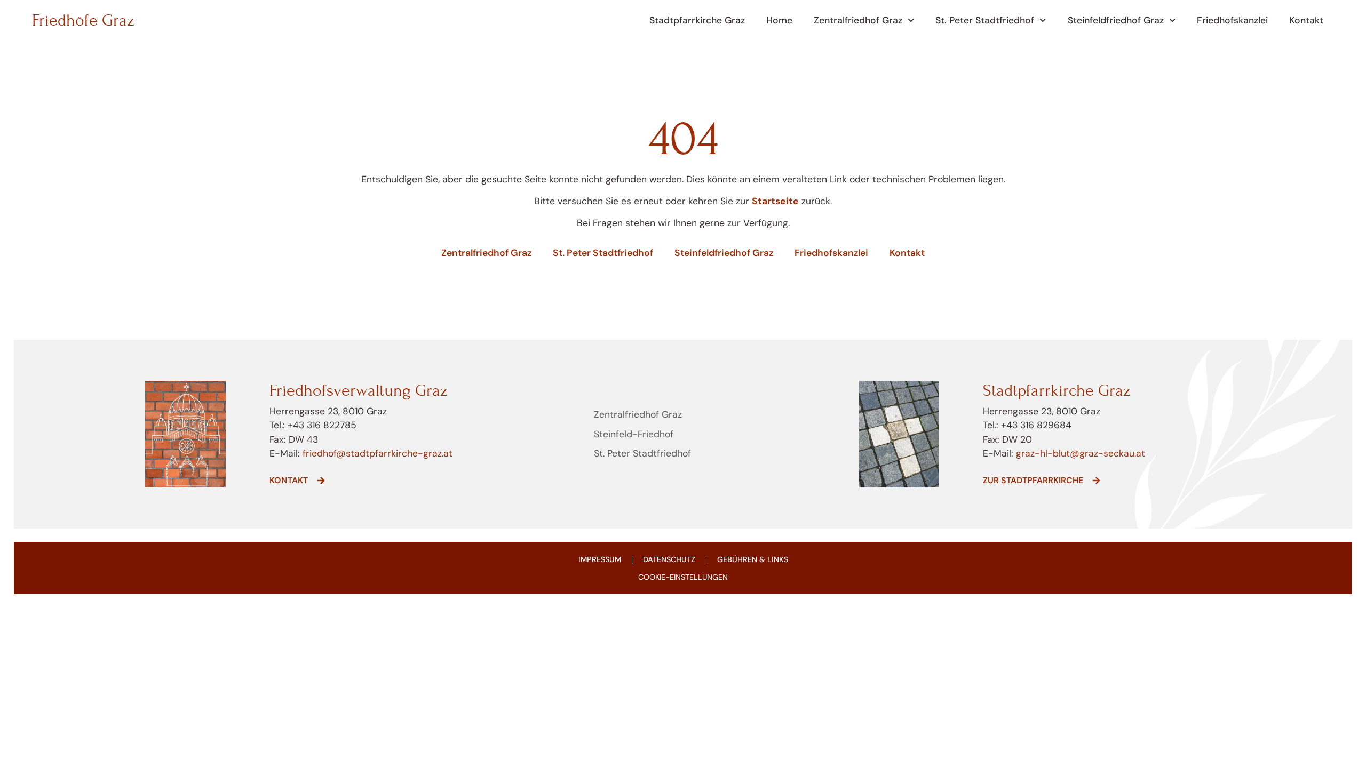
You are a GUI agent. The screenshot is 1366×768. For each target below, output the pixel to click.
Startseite (775, 201)
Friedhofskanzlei (1232, 20)
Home (779, 20)
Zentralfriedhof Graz (858, 20)
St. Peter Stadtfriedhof (984, 20)
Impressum (599, 559)
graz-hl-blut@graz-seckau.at (1080, 453)
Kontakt (1306, 20)
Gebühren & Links (752, 559)
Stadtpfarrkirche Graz (697, 20)
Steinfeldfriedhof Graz (1116, 20)
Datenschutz (669, 559)
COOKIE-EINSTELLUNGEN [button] (683, 577)
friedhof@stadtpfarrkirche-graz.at (376, 453)
